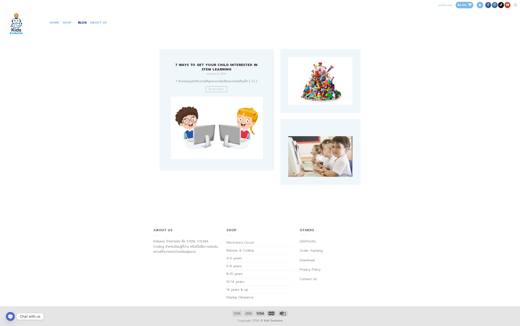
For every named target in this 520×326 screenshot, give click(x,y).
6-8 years (234, 266)
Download (307, 260)
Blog (82, 22)
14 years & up (237, 289)
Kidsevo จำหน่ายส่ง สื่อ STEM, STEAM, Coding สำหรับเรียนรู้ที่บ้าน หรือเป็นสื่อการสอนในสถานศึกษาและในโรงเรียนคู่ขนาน (185, 246)
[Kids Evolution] (23, 23)
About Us (98, 22)
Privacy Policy (310, 269)
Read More (216, 89)
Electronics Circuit (240, 242)
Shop (67, 22)
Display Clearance (240, 297)
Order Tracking (311, 250)
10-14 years (235, 281)
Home (54, 22)
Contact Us (308, 279)
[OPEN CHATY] (10, 316)
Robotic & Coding (240, 250)
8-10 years (234, 273)
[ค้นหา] (515, 5)
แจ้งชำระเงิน (445, 5)
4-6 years (234, 258)
